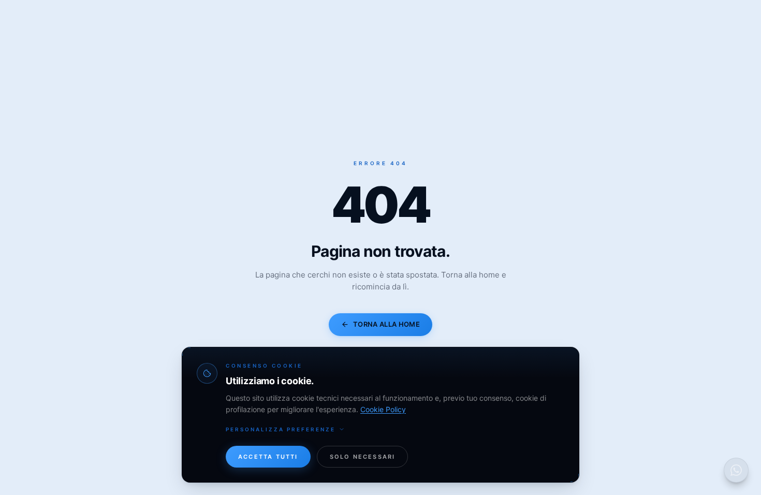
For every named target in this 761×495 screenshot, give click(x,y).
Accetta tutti (268, 456)
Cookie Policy (383, 409)
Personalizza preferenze (280, 429)
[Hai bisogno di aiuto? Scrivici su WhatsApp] (736, 470)
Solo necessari (363, 456)
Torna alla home (386, 324)
